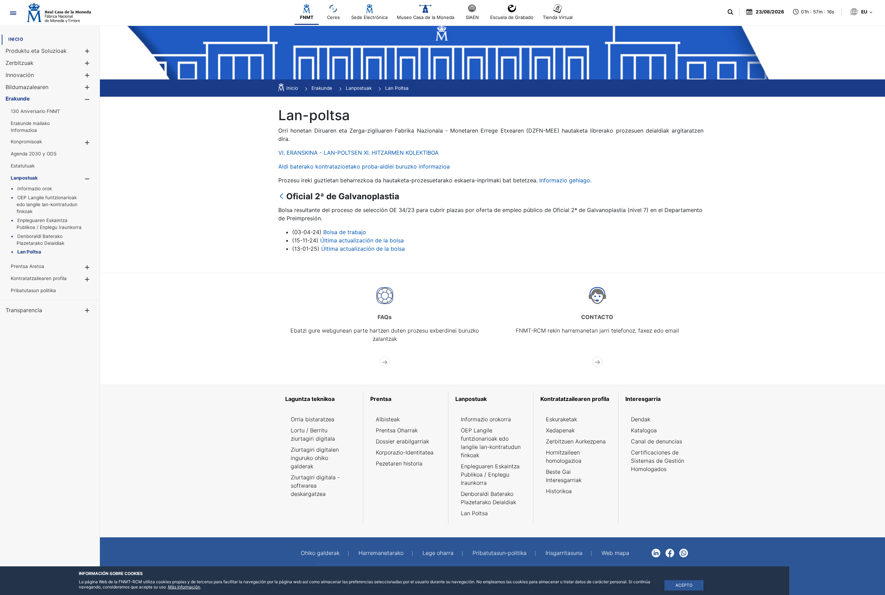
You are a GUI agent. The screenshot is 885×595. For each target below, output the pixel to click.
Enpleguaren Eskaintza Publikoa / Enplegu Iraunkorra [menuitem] (490, 474)
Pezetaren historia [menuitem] (399, 463)
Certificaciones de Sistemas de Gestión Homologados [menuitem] (657, 460)
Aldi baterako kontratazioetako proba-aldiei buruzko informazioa (364, 166)
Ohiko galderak (320, 552)
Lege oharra (438, 552)
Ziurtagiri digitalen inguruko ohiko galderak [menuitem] (315, 458)
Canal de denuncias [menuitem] (656, 441)
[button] (87, 51)
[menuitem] (16, 39)
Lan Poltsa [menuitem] (474, 513)
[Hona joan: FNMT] (59, 13)
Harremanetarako (380, 552)
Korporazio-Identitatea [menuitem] (405, 452)
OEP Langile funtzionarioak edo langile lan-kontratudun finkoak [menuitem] (491, 443)
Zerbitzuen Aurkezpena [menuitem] (576, 441)
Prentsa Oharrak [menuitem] (397, 430)
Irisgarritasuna (564, 552)
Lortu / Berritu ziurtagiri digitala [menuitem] (313, 434)
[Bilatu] (730, 12)
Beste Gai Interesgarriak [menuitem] (563, 475)
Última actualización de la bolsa (362, 240)
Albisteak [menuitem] (388, 419)
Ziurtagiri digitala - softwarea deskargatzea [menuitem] (315, 485)
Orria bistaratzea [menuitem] (312, 419)
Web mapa (615, 552)
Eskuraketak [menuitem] (561, 419)
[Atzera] (281, 196)
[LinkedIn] (656, 552)
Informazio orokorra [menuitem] (486, 419)
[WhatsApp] (683, 552)
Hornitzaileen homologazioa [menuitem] (563, 456)
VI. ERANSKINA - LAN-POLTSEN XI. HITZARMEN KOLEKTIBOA (358, 152)
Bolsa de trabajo (344, 232)
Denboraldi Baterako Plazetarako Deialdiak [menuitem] (488, 498)
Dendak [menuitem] (640, 419)
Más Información (184, 586)
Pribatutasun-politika (500, 552)
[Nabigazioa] (13, 13)
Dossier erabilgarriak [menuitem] (402, 441)
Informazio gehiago (564, 180)
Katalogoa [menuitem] (644, 430)
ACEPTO (684, 585)
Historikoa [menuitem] (559, 491)
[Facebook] (669, 552)
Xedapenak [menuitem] (560, 430)
